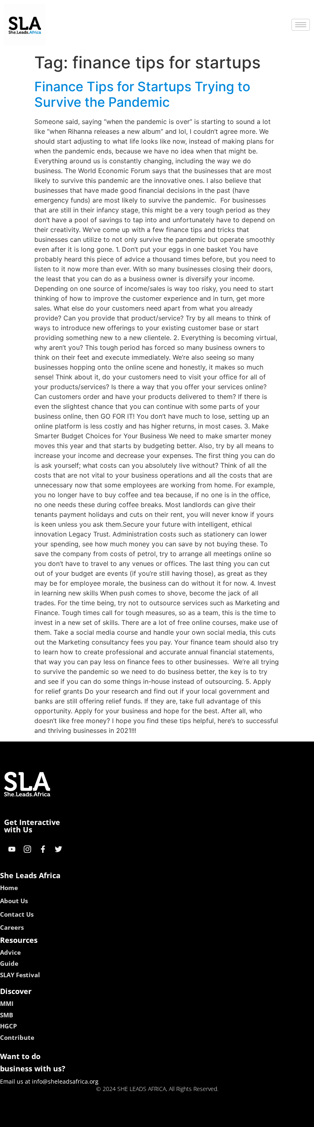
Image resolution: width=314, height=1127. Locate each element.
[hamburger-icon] (301, 25)
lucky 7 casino (179, 1118)
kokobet (101, 1118)
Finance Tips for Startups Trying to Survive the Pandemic (142, 94)
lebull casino (135, 1118)
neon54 (214, 1118)
